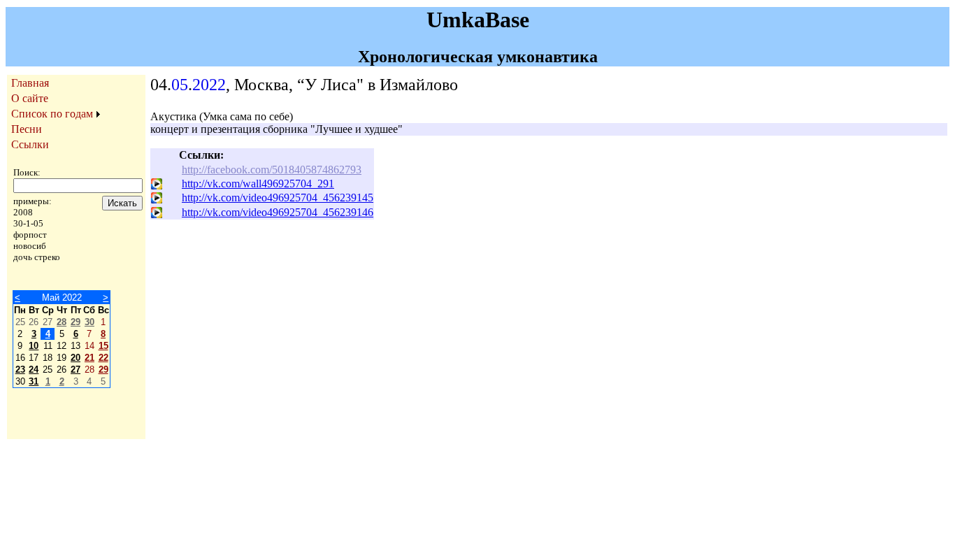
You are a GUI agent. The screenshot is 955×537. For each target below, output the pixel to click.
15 (103, 346)
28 (61, 322)
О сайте (29, 98)
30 (89, 322)
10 (33, 346)
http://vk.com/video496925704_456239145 (277, 197)
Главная (30, 83)
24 (33, 369)
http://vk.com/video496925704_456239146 (277, 212)
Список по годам (52, 114)
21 (89, 357)
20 (75, 357)
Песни (26, 129)
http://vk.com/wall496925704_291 (258, 183)
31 (33, 381)
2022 (209, 85)
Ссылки (30, 144)
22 (103, 357)
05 (179, 85)
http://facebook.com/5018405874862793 (271, 170)
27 (75, 369)
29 (75, 322)
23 (20, 369)
